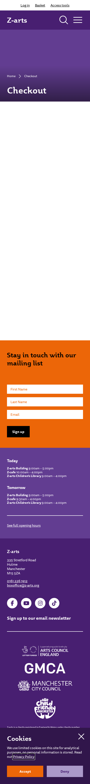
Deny (65, 771)
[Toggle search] (64, 20)
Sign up (18, 431)
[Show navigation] (78, 20)
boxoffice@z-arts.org (23, 585)
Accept (25, 771)
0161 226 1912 (17, 581)
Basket (40, 5)
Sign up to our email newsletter (39, 618)
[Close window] (81, 736)
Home (11, 76)
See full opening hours (24, 525)
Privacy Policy (24, 756)
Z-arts (17, 20)
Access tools (59, 5)
